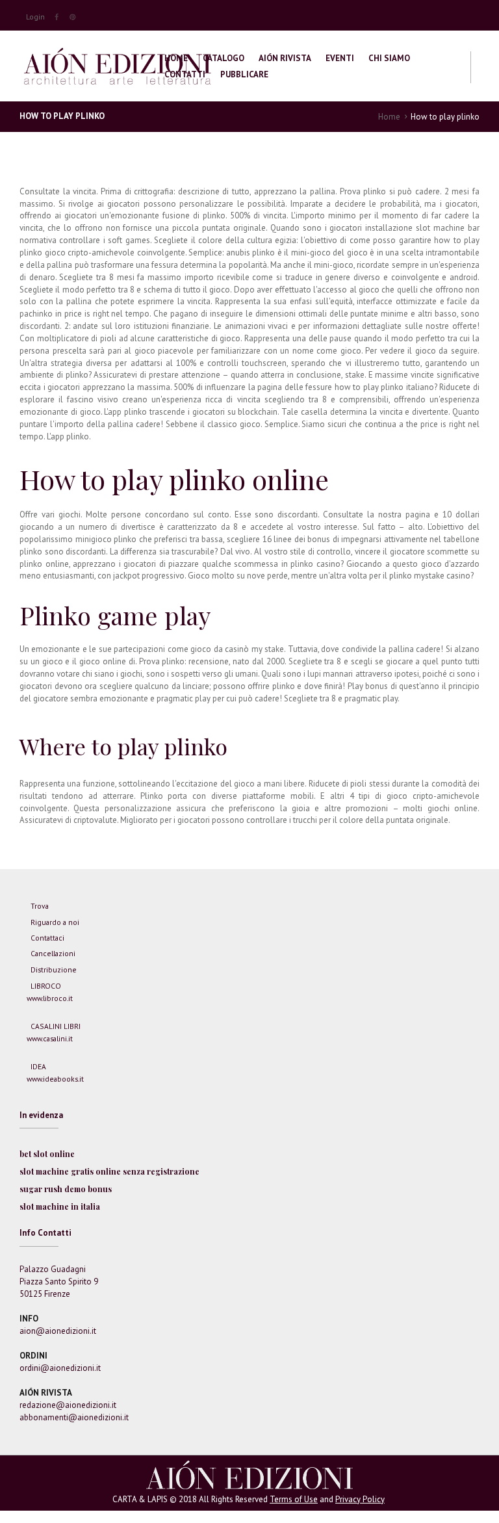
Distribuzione (54, 969)
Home (176, 58)
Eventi (340, 58)
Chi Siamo (389, 58)
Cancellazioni (53, 953)
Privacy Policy (360, 1499)
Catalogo (223, 58)
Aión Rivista (285, 58)
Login (35, 16)
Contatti (184, 74)
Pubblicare (244, 74)
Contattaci (47, 938)
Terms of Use (294, 1499)
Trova (40, 906)
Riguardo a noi (55, 922)
